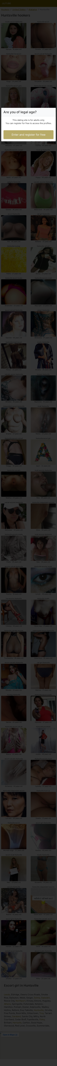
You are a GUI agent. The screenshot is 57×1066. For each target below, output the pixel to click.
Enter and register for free (29, 134)
